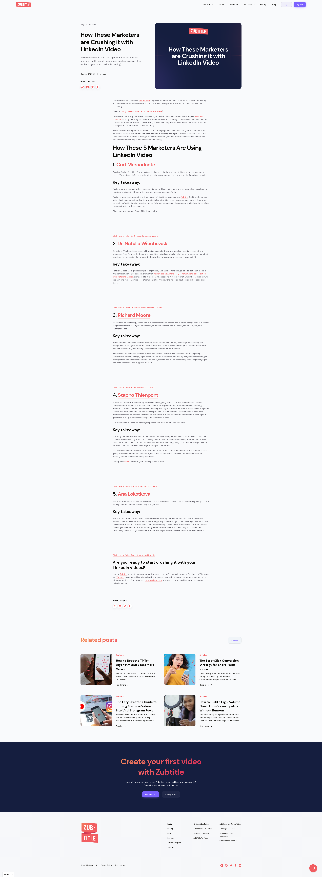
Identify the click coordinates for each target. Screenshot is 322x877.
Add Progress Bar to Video (230, 824)
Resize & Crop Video (201, 833)
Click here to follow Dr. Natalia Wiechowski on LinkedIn (138, 307)
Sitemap (170, 847)
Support (170, 838)
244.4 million (144, 100)
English (6, 874)
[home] (23, 4)
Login (169, 824)
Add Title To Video (200, 838)
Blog (274, 4)
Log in (286, 4)
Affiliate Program (174, 843)
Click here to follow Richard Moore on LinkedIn (134, 387)
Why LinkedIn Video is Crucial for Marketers (142, 111)
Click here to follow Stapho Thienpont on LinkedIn (135, 486)
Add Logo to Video (227, 829)
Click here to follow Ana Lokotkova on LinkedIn (134, 555)
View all (234, 640)
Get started (150, 794)
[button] (208, 4)
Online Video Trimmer (228, 841)
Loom (126, 461)
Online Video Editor (201, 824)
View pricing (171, 794)
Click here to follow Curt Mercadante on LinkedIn (135, 236)
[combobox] (8, 874)
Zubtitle (184, 197)
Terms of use (120, 865)
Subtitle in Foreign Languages (226, 834)
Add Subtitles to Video (202, 829)
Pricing (263, 4)
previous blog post (153, 580)
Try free (299, 4)
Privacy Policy (106, 865)
